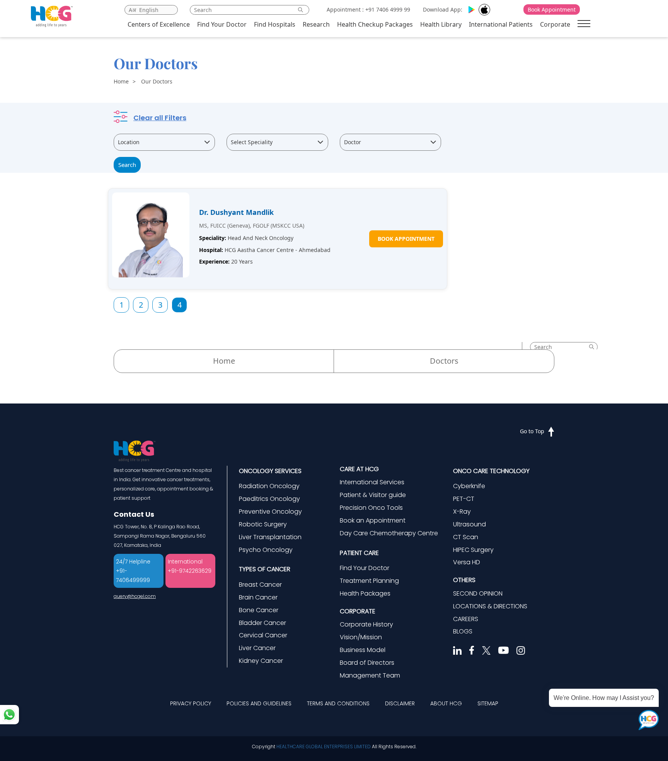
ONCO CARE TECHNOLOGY (491, 470)
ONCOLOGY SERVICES (270, 470)
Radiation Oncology (269, 486)
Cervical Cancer (263, 635)
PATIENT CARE (359, 552)
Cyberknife (469, 486)
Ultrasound (469, 524)
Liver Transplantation (270, 537)
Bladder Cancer (262, 622)
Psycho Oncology (266, 549)
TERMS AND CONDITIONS (338, 703)
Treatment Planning (369, 580)
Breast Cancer (260, 584)
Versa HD (466, 562)
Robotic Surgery (263, 524)
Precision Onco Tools (371, 507)
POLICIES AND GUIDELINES (259, 703)
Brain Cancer (258, 597)
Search (127, 165)
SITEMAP (487, 703)
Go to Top (532, 431)
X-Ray (462, 511)
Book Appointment (552, 9)
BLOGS (462, 631)
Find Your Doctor (222, 24)
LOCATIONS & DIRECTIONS (490, 606)
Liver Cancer (257, 648)
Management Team (370, 675)
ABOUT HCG (446, 703)
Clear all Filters (159, 118)
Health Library (441, 24)
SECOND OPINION (478, 593)
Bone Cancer (258, 610)
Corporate (555, 24)
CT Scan (465, 537)
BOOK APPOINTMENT (406, 238)
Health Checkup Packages (375, 24)
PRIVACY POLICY (190, 703)
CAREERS (465, 619)
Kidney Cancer (261, 660)
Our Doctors (156, 81)
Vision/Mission (361, 637)
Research (316, 24)
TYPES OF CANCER (264, 569)
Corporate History (366, 624)
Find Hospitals (274, 24)
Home (121, 81)
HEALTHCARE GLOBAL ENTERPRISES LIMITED (323, 746)
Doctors (444, 361)
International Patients (501, 24)
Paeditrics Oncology (269, 498)
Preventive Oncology (270, 511)
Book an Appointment (373, 520)
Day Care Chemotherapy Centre (389, 533)
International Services (372, 482)
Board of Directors (367, 662)
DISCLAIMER (400, 703)
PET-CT (463, 498)
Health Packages (365, 593)
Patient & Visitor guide (373, 494)
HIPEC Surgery (473, 549)
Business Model (362, 649)
